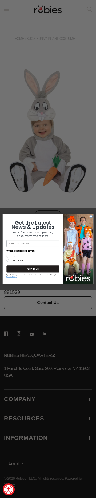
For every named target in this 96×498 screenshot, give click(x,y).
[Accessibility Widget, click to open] (9, 489)
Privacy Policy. (11, 277)
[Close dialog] (91, 216)
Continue (32, 269)
